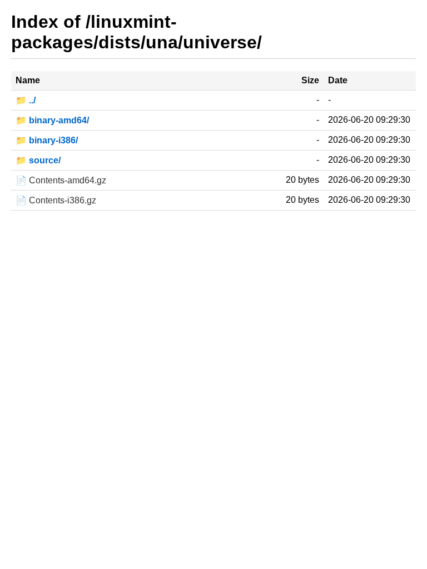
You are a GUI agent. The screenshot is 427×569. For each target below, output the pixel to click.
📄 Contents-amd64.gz (61, 180)
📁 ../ (26, 100)
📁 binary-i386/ (47, 140)
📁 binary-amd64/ (52, 120)
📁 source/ (38, 160)
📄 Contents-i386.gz (56, 200)
